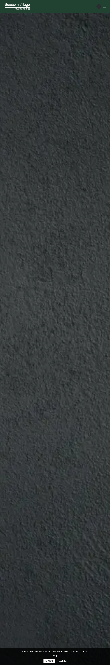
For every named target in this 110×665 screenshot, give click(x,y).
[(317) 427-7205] (98, 6)
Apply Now (55, 135)
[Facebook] (9, 329)
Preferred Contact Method (69, 318)
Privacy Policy (61, 661)
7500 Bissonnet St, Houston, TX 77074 (26, 316)
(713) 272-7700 (15, 322)
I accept (49, 661)
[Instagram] (13, 329)
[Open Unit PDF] (102, 89)
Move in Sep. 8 (11, 162)
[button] (27, 193)
